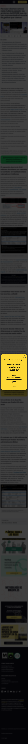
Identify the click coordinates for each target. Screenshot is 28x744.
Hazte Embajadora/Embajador (14, 376)
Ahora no (14, 386)
